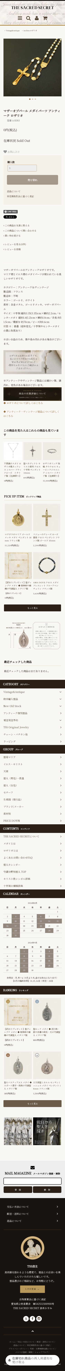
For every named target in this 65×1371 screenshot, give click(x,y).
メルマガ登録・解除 (23, 1352)
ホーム (12, 1341)
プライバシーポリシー (18, 1348)
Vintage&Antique (13, 30)
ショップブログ (41, 1352)
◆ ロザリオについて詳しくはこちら (23, 403)
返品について (13, 191)
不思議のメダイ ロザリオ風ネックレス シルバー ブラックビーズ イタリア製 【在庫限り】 (12, 469)
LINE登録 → (32, 1289)
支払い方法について (25, 1341)
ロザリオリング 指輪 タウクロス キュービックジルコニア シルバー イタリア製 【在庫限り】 (51, 469)
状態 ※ (7, 326)
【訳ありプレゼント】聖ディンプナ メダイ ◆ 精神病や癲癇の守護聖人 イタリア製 (18, 585)
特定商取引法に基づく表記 (20, 196)
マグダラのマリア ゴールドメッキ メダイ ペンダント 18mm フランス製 (18, 537)
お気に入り (13, 151)
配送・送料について (45, 1341)
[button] (30, 99)
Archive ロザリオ (30, 30)
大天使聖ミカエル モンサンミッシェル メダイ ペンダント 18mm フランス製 (47, 1085)
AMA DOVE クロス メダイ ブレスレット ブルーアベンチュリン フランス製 (46, 585)
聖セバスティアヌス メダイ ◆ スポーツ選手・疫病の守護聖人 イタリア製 (18, 1085)
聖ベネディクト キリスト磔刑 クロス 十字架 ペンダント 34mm (32, 468)
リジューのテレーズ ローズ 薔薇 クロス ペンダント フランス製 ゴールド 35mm (46, 537)
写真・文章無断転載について (42, 1348)
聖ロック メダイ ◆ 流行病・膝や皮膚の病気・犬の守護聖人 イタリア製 (46, 1032)
